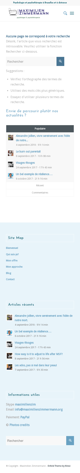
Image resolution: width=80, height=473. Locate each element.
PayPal (25, 417)
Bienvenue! (12, 247)
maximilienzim (25, 404)
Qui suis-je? (12, 254)
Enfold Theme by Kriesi (59, 466)
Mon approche (14, 266)
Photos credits (20, 425)
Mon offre (11, 260)
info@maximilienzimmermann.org (39, 409)
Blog (8, 273)
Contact (10, 279)
